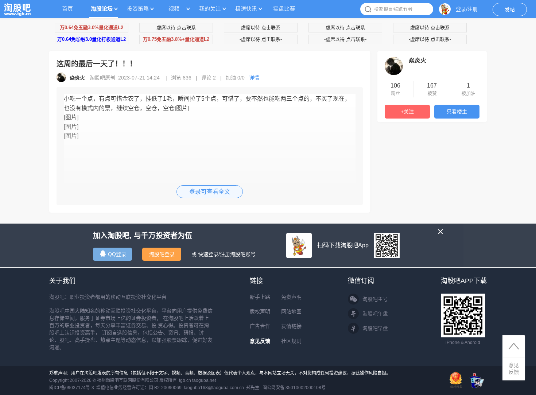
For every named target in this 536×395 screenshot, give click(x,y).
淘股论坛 (102, 8)
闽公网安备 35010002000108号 (294, 387)
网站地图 (291, 311)
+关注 (407, 112)
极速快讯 (246, 8)
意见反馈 (260, 341)
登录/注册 (467, 9)
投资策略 (138, 8)
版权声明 (260, 311)
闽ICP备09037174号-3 (71, 387)
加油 (235, 78)
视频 (173, 8)
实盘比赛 (284, 8)
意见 (514, 368)
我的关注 (210, 8)
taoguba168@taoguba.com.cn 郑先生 (221, 387)
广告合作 (260, 326)
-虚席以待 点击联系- (176, 27)
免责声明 (291, 297)
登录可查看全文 (209, 192)
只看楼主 (457, 112)
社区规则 (291, 341)
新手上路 (260, 297)
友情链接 (291, 326)
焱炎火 (417, 60)
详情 (254, 78)
